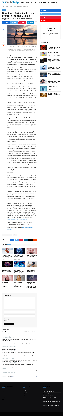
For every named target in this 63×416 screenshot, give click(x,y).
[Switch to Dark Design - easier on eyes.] (58, 2)
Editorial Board (45, 413)
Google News (23, 231)
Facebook (4, 390)
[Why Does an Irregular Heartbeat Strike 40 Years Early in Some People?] (43, 81)
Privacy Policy (51, 413)
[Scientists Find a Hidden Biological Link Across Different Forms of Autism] (43, 54)
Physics (40, 2)
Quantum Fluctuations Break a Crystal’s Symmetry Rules (54, 75)
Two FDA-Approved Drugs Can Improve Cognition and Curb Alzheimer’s (19, 257)
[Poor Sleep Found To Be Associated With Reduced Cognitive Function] (32, 264)
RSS (3, 399)
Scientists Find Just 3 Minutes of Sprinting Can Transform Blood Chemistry (54, 95)
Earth (32, 2)
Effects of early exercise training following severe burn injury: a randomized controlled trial (18, 352)
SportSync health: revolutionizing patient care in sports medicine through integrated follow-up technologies (18, 356)
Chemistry (28, 2)
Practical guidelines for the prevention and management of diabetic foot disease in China (18, 331)
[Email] (3, 43)
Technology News (26, 403)
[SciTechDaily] (10, 2)
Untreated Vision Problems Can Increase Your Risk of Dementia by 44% (19, 270)
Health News (25, 395)
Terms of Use (58, 413)
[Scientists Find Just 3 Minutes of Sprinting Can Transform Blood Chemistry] (43, 95)
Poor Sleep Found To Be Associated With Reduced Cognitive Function (31, 270)
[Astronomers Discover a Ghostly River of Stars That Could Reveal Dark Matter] (43, 60)
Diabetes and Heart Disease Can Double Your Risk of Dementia (7, 270)
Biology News (25, 390)
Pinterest (4, 395)
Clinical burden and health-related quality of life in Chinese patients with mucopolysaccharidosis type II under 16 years (19, 340)
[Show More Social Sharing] (36, 22)
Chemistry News (26, 392)
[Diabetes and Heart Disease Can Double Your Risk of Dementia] (7, 264)
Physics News (25, 397)
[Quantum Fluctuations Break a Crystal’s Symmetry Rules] (43, 75)
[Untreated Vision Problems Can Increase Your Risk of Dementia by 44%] (19, 264)
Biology (22, 2)
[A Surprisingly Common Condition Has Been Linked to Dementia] (7, 278)
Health (36, 2)
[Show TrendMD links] (36, 376)
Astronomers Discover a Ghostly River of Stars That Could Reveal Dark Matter (54, 60)
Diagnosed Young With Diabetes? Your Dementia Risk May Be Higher (7, 257)
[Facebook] (3, 29)
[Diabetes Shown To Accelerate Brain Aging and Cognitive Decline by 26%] (19, 278)
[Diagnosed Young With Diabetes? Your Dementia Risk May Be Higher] (7, 251)
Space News (25, 401)
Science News (25, 399)
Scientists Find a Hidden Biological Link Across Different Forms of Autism (54, 54)
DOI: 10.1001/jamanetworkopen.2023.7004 (17, 219)
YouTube (4, 393)
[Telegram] (3, 40)
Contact (39, 413)
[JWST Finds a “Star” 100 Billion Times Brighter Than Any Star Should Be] (43, 47)
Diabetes (15, 234)
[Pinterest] (3, 37)
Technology (53, 2)
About (35, 413)
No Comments (29, 18)
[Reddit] (3, 45)
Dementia (10, 234)
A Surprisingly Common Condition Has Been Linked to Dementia (6, 284)
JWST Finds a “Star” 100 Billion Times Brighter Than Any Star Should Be (54, 47)
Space (49, 2)
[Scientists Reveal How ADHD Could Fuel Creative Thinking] (43, 88)
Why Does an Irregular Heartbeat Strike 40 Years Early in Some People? (54, 81)
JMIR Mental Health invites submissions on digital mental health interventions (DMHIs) (17, 364)
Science (44, 2)
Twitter (3, 392)
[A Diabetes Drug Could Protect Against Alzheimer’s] (32, 251)
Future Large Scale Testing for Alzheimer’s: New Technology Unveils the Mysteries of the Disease (31, 285)
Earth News (25, 393)
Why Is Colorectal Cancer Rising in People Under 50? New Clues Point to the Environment (54, 67)
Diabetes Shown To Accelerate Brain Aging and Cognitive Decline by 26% (19, 284)
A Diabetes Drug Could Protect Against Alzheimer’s (32, 257)
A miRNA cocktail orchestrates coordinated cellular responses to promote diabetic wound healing (19, 370)
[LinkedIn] (3, 35)
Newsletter (4, 397)
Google (15, 231)
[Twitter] (3, 32)
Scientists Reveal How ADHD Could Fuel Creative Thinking (54, 88)
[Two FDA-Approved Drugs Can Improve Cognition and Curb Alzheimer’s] (19, 251)
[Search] (60, 2)
